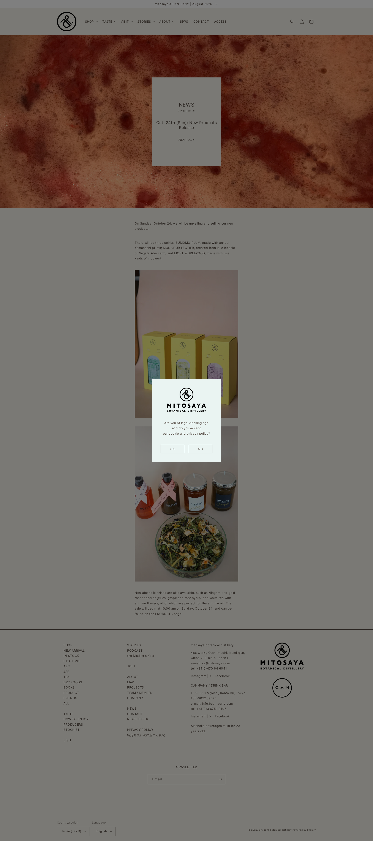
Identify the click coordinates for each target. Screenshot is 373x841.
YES (172, 449)
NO (200, 449)
